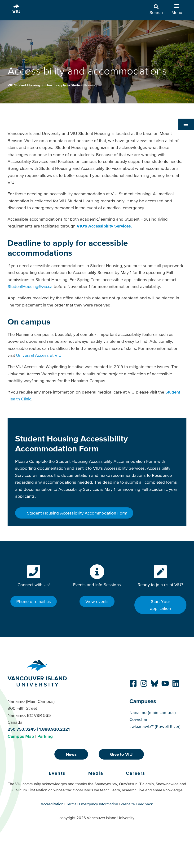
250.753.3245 (22, 729)
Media (95, 773)
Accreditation (52, 804)
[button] (186, 124)
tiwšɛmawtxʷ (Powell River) (155, 726)
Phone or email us (33, 601)
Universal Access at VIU (39, 355)
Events (57, 773)
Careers (135, 773)
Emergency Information (98, 804)
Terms (71, 804)
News (71, 754)
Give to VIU (121, 754)
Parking (45, 736)
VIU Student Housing (24, 85)
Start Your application (160, 605)
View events (97, 601)
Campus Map (21, 736)
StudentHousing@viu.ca (30, 286)
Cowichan (138, 719)
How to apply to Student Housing (71, 85)
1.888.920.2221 (54, 729)
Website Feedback (137, 804)
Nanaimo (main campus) (152, 712)
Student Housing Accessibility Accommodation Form (76, 512)
